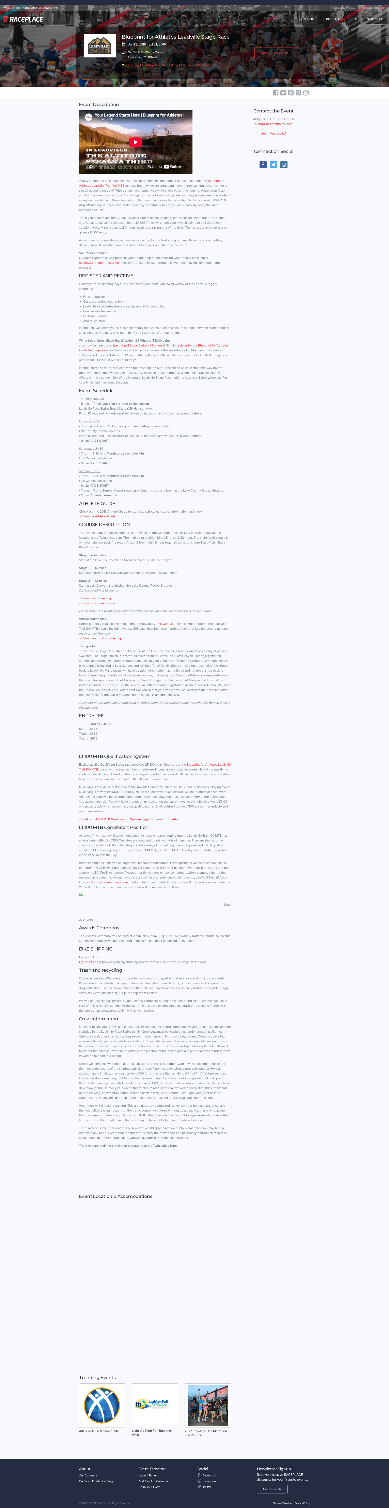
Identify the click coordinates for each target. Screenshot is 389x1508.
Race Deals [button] (334, 19)
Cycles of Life (88, 962)
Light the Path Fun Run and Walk (151, 1433)
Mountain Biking (166, 65)
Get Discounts (272, 1489)
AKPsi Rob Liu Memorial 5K (98, 1431)
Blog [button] (355, 19)
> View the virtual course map (100, 638)
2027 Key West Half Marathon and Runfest (206, 1433)
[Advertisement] (155, 1171)
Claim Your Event (149, 1487)
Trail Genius (164, 624)
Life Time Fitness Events (198, 65)
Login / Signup (148, 1475)
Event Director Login (374, 8)
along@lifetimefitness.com (273, 124)
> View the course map (95, 598)
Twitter (207, 1487)
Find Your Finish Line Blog (96, 1481)
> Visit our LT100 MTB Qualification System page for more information (129, 819)
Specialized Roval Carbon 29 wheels (138, 345)
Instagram (209, 1481)
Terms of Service (282, 1503)
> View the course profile (97, 603)
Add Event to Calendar (153, 1481)
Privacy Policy (302, 1503)
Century (147, 65)
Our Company (88, 1475)
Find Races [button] (309, 19)
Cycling (133, 65)
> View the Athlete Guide (97, 516)
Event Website (271, 134)
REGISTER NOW (275, 53)
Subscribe (375, 19)
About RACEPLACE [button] (344, 8)
